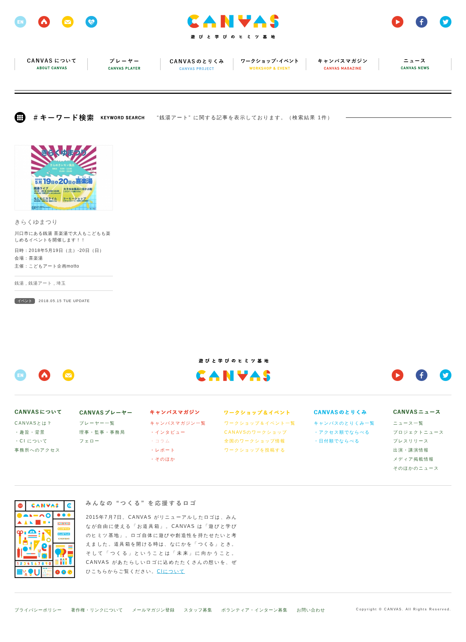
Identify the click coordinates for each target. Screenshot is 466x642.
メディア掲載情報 (413, 459)
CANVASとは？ (33, 423)
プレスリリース (411, 441)
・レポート (162, 450)
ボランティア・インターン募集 (254, 610)
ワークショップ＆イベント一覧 (260, 423)
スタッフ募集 (198, 610)
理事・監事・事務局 (102, 432)
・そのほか (162, 459)
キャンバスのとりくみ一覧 (344, 423)
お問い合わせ (311, 610)
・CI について (31, 441)
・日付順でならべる (337, 441)
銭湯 (19, 283)
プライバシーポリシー (38, 610)
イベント (24, 301)
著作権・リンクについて (97, 610)
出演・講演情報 (411, 450)
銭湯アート (40, 283)
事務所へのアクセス (37, 450)
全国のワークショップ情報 (254, 441)
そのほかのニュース (416, 468)
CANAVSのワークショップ (255, 432)
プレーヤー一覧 (97, 423)
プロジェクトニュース (418, 432)
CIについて (171, 571)
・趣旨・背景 (30, 432)
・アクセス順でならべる (342, 432)
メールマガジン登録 (153, 610)
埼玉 (61, 283)
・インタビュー (168, 432)
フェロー (89, 441)
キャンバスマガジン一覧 (178, 423)
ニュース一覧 (408, 423)
